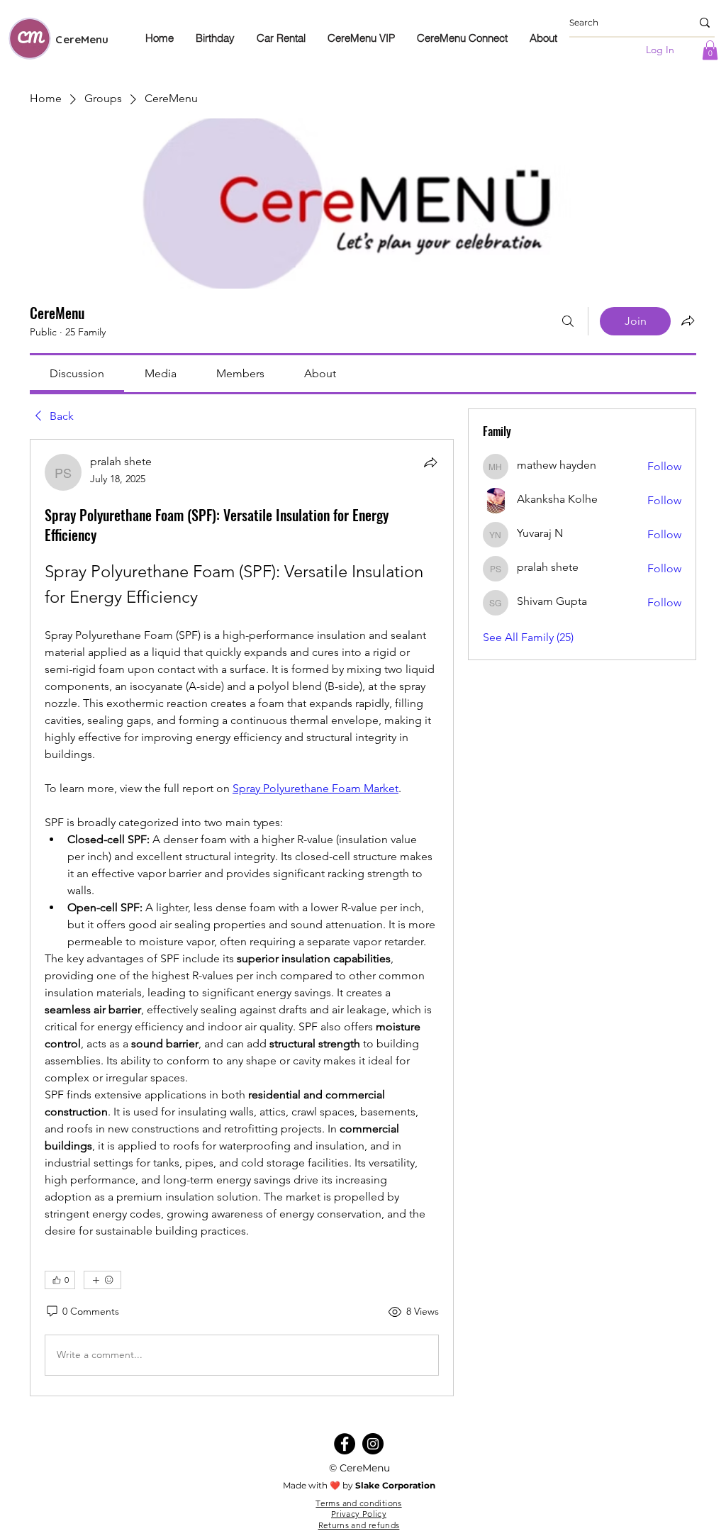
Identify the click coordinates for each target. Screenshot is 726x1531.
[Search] (567, 321)
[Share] (430, 462)
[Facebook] (344, 1443)
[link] (77, 373)
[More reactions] (102, 1280)
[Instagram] (373, 1443)
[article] (242, 917)
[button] (710, 50)
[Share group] (687, 320)
